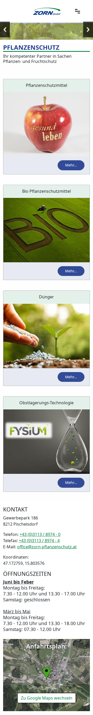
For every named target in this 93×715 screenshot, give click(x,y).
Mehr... (71, 165)
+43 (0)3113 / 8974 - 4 (39, 540)
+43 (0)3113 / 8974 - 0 (40, 534)
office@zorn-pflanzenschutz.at (47, 547)
